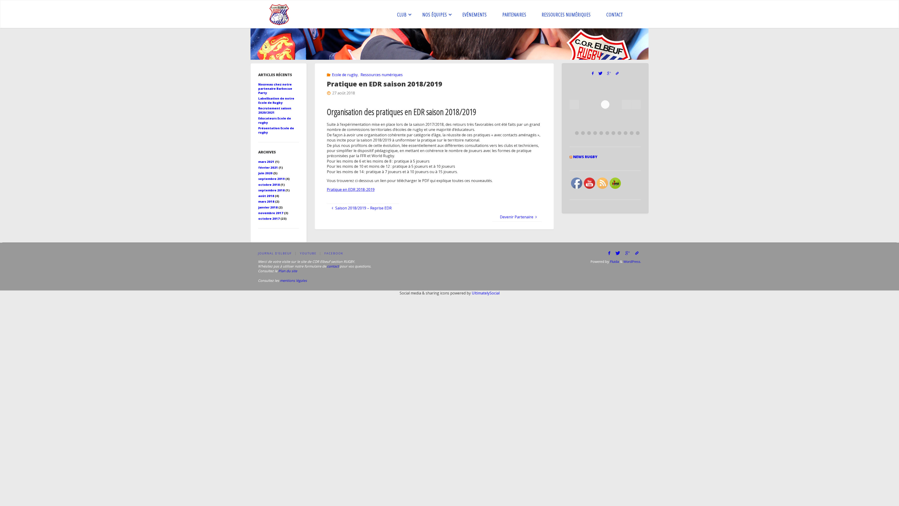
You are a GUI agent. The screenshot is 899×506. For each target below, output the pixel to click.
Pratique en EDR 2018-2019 (351, 189)
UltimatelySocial (486, 293)
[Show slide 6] (607, 133)
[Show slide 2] (583, 133)
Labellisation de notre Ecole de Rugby (276, 100)
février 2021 (268, 167)
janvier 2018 (268, 207)
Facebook (333, 253)
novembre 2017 (270, 213)
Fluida (614, 261)
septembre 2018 (271, 190)
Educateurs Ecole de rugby (274, 120)
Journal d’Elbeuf (275, 253)
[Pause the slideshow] (626, 104)
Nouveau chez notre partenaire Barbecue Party (275, 88)
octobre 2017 (269, 218)
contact (333, 266)
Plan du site (287, 271)
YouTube (308, 253)
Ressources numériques (381, 74)
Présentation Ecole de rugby (276, 130)
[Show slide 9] (625, 133)
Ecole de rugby (345, 74)
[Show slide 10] (632, 133)
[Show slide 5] (601, 133)
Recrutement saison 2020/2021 (274, 110)
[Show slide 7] (613, 133)
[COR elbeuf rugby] (279, 14)
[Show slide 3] (589, 133)
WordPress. (632, 261)
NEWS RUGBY (585, 156)
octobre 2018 (269, 184)
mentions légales (293, 280)
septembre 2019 (271, 179)
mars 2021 (266, 162)
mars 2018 (266, 201)
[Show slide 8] (619, 133)
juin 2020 (265, 173)
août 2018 (266, 196)
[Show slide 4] (595, 133)
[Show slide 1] (577, 133)
